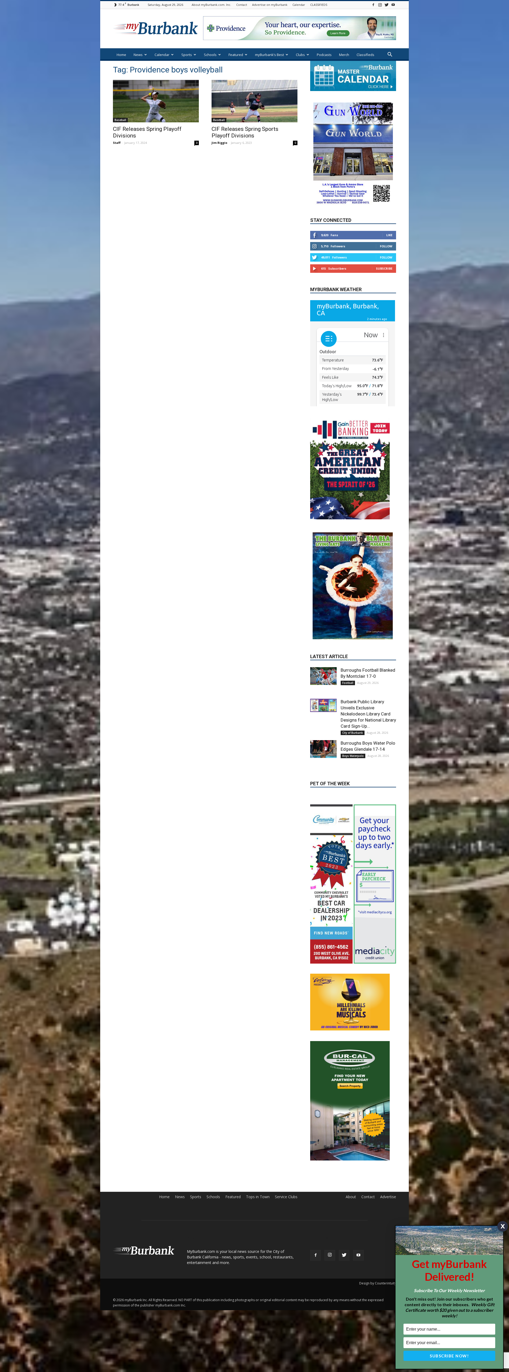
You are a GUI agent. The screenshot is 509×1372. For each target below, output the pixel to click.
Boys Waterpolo (353, 711)
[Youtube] (393, 4)
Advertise (388, 1152)
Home (121, 54)
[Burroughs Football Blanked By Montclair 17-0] (323, 631)
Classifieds (365, 54)
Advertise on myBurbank (269, 5)
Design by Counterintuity (377, 1239)
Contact (241, 5)
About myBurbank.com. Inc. (211, 5)
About (351, 1152)
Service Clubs (286, 1152)
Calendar (298, 5)
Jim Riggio (219, 143)
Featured (236, 54)
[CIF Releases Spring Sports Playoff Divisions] (254, 101)
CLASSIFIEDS (318, 5)
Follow (386, 246)
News (138, 54)
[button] (389, 55)
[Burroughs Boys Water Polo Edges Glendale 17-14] (323, 704)
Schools (210, 54)
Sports (186, 54)
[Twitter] (386, 4)
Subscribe (384, 268)
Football (347, 638)
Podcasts (324, 54)
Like (389, 235)
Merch (344, 54)
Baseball (120, 120)
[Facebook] (373, 4)
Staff (117, 143)
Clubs (300, 54)
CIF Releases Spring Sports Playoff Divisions (245, 132)
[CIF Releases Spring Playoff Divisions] (156, 101)
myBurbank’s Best (269, 54)
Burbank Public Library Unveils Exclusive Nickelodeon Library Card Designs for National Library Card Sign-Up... (368, 669)
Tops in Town (258, 1152)
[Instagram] (380, 4)
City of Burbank (352, 688)
